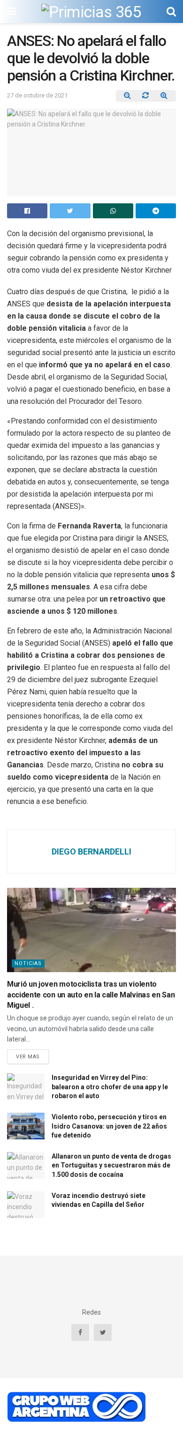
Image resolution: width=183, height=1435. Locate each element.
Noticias (28, 963)
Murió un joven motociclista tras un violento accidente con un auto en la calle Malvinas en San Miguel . (91, 995)
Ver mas (28, 1057)
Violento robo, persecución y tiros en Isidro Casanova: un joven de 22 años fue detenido (109, 1126)
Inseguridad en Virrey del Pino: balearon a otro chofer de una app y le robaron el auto (110, 1087)
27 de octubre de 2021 (37, 95)
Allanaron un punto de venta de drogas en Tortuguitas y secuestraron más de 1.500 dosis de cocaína (111, 1165)
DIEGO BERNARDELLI (91, 851)
